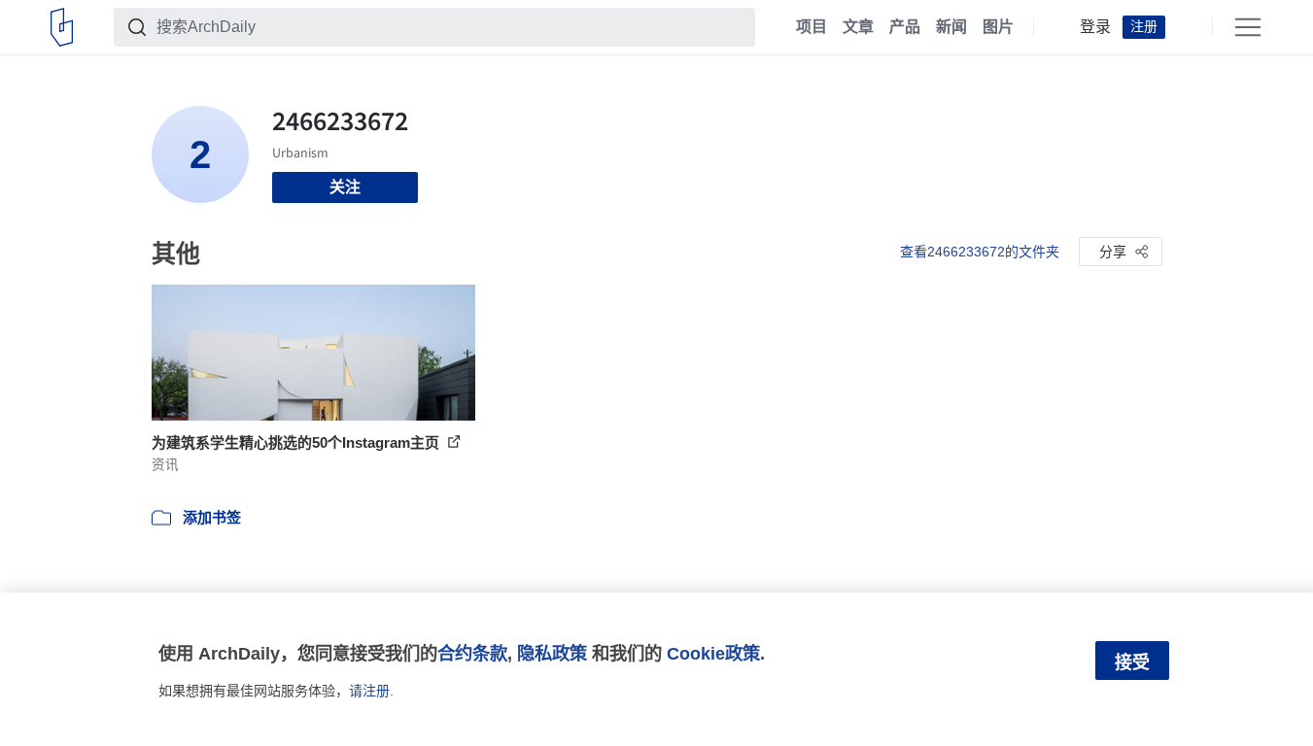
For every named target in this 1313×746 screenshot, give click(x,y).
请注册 (369, 690)
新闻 (951, 27)
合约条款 (472, 653)
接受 (1132, 662)
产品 (904, 27)
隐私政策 (552, 653)
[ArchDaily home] (62, 27)
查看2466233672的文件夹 (979, 251)
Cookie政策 (713, 653)
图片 (998, 27)
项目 (811, 27)
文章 (858, 27)
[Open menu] (1247, 27)
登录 (1095, 27)
